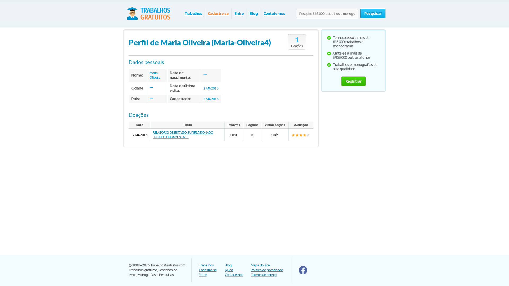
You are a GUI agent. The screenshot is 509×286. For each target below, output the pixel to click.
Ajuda (229, 270)
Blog (253, 13)
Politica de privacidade (267, 270)
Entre (239, 13)
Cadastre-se (218, 13)
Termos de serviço (264, 274)
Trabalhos (193, 13)
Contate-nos (274, 13)
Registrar (353, 81)
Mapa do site (260, 265)
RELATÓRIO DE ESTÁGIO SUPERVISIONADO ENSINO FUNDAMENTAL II (183, 134)
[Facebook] (303, 273)
